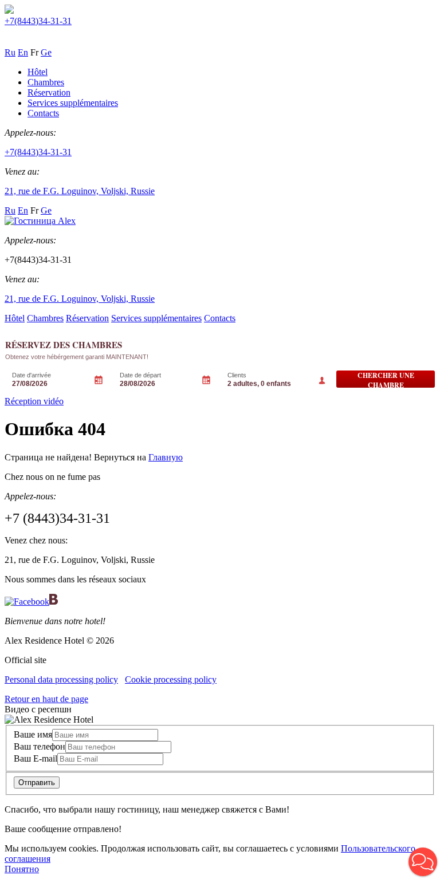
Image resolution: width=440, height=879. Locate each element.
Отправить (36, 782)
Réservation (49, 92)
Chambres (46, 82)
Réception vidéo (34, 401)
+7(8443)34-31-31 (38, 21)
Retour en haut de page (46, 699)
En (23, 52)
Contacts (43, 113)
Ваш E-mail (35, 758)
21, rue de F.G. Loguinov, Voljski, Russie (80, 191)
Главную (165, 457)
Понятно (22, 869)
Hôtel (38, 72)
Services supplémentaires (73, 103)
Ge (46, 52)
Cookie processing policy (171, 679)
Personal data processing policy (61, 679)
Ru (10, 52)
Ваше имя (33, 734)
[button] (422, 862)
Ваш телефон (39, 746)
